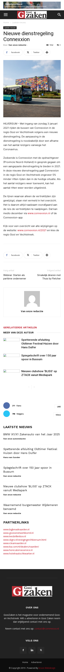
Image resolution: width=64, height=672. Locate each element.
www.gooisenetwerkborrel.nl (18, 532)
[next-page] (34, 387)
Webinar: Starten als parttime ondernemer (14, 277)
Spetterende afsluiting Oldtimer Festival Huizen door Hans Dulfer (40, 343)
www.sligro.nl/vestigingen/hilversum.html (24, 539)
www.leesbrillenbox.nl (14, 536)
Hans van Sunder (11, 457)
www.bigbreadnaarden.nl (16, 529)
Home (6, 22)
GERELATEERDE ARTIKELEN (20, 327)
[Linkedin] (32, 650)
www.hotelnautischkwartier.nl (18, 553)
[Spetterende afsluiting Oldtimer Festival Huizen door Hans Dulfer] (11, 343)
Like (59, 407)
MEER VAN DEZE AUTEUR (18, 332)
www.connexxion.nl (39, 213)
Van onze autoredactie (14, 438)
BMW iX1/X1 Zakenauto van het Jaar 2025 (31, 434)
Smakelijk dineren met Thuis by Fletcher (49, 277)
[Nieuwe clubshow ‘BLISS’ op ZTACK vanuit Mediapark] (11, 375)
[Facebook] (23, 650)
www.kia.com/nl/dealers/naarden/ (21, 546)
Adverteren (36, 662)
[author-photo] (32, 306)
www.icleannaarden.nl (14, 543)
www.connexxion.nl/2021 (32, 230)
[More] (46, 52)
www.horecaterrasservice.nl (17, 550)
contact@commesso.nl (46, 628)
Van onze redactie (17, 45)
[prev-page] (29, 387)
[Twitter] (41, 650)
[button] (5, 14)
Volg (58, 415)
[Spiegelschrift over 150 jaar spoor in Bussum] (11, 359)
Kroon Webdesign (47, 668)
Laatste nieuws (19, 22)
